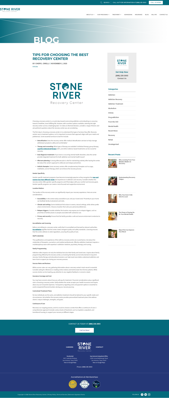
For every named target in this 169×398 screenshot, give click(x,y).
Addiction (111, 95)
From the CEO (113, 122)
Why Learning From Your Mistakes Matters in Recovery (127, 161)
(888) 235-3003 (141, 2)
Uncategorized (113, 144)
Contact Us (121, 78)
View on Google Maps (70, 363)
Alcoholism (112, 108)
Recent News (113, 131)
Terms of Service (62, 394)
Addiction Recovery (115, 99)
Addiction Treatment (115, 104)
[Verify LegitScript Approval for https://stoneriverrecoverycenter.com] (96, 384)
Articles (35, 66)
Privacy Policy (52, 394)
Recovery (111, 135)
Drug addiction (113, 117)
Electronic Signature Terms (76, 394)
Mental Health (113, 126)
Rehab (110, 140)
